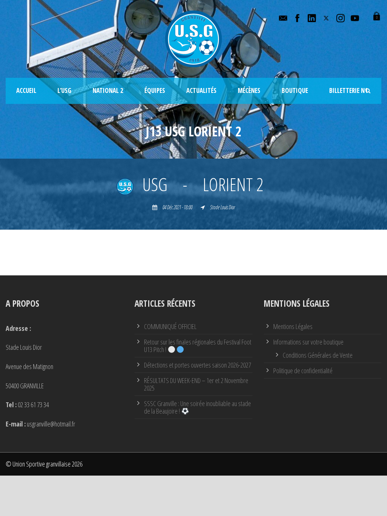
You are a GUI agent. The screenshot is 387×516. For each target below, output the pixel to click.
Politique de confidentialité (303, 370)
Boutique (295, 90)
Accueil (26, 90)
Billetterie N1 (348, 90)
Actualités (201, 90)
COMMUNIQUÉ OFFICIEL (170, 326)
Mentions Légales (293, 326)
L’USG (64, 90)
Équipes (154, 90)
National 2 (108, 90)
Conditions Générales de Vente (318, 355)
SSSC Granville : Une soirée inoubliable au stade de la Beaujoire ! (197, 407)
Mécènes (249, 90)
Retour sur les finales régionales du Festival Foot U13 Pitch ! (197, 345)
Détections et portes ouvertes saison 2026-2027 (197, 364)
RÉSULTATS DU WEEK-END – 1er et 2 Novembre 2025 (196, 384)
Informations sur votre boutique (308, 341)
